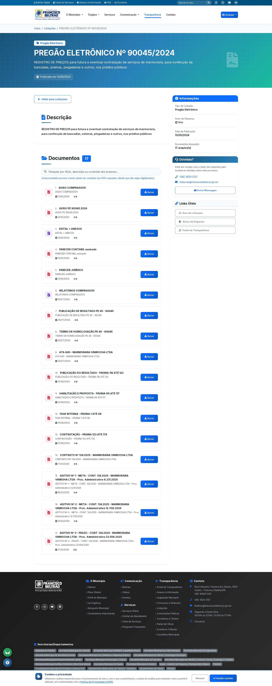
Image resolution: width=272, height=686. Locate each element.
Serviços (109, 14)
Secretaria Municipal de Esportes (145, 659)
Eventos (126, 597)
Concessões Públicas (168, 613)
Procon (171, 668)
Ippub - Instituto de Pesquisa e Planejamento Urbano (184, 664)
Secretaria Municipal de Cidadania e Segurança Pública (104, 655)
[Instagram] (223, 3)
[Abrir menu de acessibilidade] (7, 662)
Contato (171, 14)
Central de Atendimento (134, 616)
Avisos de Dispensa (193, 221)
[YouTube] (229, 3)
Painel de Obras (165, 624)
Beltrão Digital (43, 2)
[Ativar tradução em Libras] (7, 652)
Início (37, 28)
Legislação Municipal (167, 597)
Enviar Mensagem (207, 190)
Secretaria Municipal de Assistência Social (55, 655)
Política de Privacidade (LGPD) (96, 681)
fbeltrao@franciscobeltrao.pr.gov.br (213, 605)
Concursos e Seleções (169, 603)
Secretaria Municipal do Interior (141, 664)
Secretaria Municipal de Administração (162, 650)
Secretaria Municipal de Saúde (108, 664)
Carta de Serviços (64, 2)
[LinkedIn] (236, 3)
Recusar (200, 678)
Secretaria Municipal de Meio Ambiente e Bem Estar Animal (63, 664)
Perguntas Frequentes (133, 626)
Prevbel (217, 664)
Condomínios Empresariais (101, 613)
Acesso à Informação (90, 2)
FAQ (109, 2)
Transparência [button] (152, 14)
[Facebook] (216, 3)
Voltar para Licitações (54, 99)
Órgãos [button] (92, 14)
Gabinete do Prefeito (45, 650)
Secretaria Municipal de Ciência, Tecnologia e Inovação (160, 655)
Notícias (126, 587)
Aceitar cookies (224, 678)
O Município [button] (73, 14)
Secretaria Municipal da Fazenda (75, 650)
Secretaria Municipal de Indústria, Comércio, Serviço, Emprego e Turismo (199, 659)
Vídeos (126, 592)
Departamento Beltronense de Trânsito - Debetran (112, 668)
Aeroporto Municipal (98, 608)
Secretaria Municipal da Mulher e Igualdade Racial (117, 650)
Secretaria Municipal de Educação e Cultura (106, 659)
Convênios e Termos (168, 618)
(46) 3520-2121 (188, 176)
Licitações (50, 28)
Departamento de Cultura (151, 668)
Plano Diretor (94, 592)
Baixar (150, 192)
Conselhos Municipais (168, 634)
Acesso (230, 14)
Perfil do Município (97, 597)
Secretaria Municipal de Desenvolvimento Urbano (59, 659)
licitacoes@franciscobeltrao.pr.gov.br (199, 182)
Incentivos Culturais (167, 629)
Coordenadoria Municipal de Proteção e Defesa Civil (60, 668)
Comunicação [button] (128, 14)
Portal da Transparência (195, 230)
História (91, 587)
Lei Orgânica (94, 603)
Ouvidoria (122, 2)
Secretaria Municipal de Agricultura (200, 650)
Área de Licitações (192, 213)
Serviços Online (130, 611)
